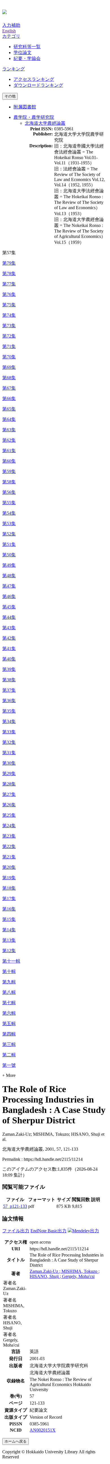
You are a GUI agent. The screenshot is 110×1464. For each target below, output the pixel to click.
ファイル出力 (15, 1230)
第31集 (9, 752)
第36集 (9, 700)
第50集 (9, 554)
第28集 (9, 784)
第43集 (9, 627)
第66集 (9, 398)
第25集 (9, 815)
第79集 (9, 263)
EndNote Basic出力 (48, 1230)
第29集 (9, 773)
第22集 (9, 846)
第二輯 (9, 1054)
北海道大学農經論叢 (45, 123)
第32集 (9, 742)
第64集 (9, 419)
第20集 (9, 867)
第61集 (9, 450)
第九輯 (9, 981)
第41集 (9, 648)
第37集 (9, 690)
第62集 (9, 440)
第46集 (9, 596)
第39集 (9, 669)
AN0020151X (43, 1430)
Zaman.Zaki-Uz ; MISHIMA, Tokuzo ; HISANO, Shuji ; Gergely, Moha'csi (65, 1274)
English (9, 30)
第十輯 (9, 971)
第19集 (9, 877)
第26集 (9, 804)
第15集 (9, 919)
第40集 (9, 659)
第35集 (9, 711)
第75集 (9, 304)
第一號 (9, 1065)
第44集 (9, 617)
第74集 (9, 315)
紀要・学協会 (27, 58)
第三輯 (9, 1044)
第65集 (9, 409)
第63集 (9, 429)
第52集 (9, 534)
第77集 (9, 284)
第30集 (9, 763)
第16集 (9, 909)
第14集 (9, 929)
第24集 (9, 825)
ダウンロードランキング (38, 85)
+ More (9, 1075)
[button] (11, 36)
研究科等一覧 (27, 46)
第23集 (9, 836)
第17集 (9, 898)
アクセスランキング (34, 79)
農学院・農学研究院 (34, 117)
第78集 (9, 273)
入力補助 (11, 25)
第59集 (9, 471)
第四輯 (9, 1034)
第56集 (9, 492)
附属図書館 (25, 106)
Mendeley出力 (85, 1230)
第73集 (9, 325)
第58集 (9, 481)
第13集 (9, 940)
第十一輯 (11, 961)
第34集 (9, 721)
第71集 (9, 346)
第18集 (9, 888)
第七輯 (9, 1002)
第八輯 (9, 992)
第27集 (9, 794)
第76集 (9, 294)
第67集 (9, 388)
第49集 (9, 565)
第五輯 (9, 1023)
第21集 (9, 856)
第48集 (9, 575)
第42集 (9, 638)
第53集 (9, 523)
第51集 (9, 544)
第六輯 (9, 1013)
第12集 (9, 950)
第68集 (9, 377)
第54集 (9, 513)
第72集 (9, 336)
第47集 (9, 586)
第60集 (9, 461)
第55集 (9, 502)
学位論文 (23, 52)
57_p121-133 (15, 1206)
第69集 (9, 367)
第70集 (9, 356)
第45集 (9, 606)
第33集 (9, 731)
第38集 (9, 679)
